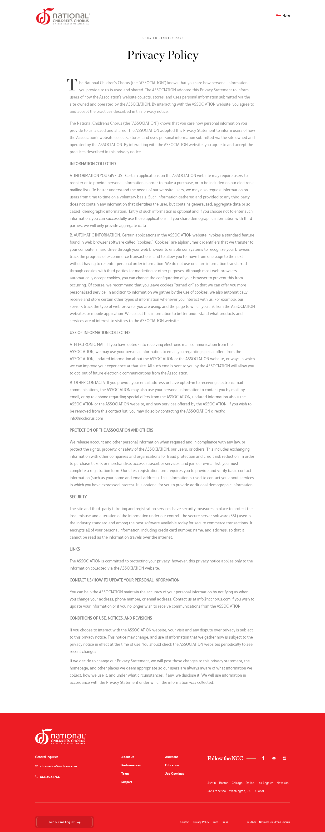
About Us (127, 757)
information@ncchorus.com (58, 766)
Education (172, 765)
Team (125, 773)
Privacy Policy (201, 822)
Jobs (215, 822)
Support (126, 782)
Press (225, 822)
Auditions (171, 757)
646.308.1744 (50, 777)
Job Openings (174, 773)
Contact (184, 822)
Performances (131, 765)
